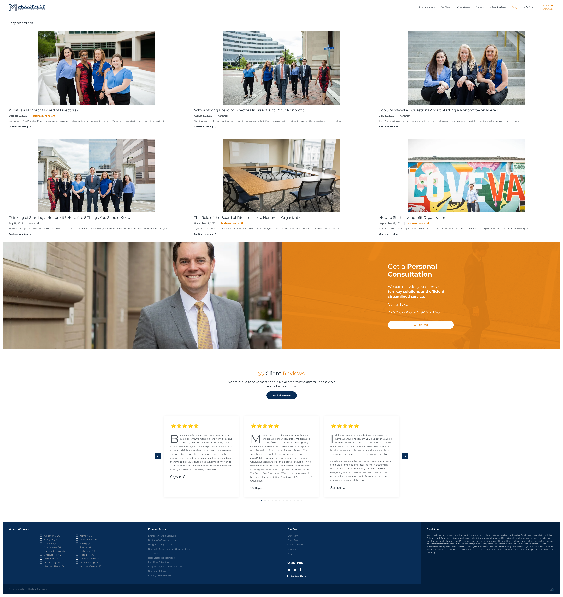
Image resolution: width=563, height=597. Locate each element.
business (38, 115)
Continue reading (18, 126)
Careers (480, 7)
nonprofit (50, 115)
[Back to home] (27, 7)
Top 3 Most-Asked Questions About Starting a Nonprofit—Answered (438, 110)
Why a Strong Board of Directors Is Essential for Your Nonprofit (249, 110)
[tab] (261, 500)
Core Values (463, 7)
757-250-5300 (547, 5)
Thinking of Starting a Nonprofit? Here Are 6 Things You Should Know (69, 217)
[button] (158, 456)
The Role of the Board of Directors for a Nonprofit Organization (249, 217)
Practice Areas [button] (427, 7)
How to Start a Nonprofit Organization (412, 217)
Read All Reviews (281, 395)
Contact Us (297, 576)
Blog (514, 7)
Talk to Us (422, 324)
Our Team (445, 7)
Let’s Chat (528, 7)
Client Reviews (498, 7)
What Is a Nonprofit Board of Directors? (43, 110)
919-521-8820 (547, 9)
